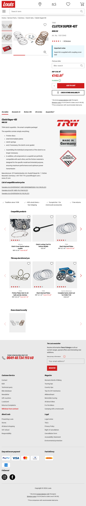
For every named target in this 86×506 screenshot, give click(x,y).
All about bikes (50, 402)
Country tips (49, 387)
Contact (4, 380)
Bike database (7, 391)
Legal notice (49, 419)
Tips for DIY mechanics (52, 391)
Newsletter (5, 394)
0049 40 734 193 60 (20, 358)
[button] (81, 11)
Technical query (7, 387)
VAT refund (5, 430)
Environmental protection (53, 441)
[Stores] (40, 4)
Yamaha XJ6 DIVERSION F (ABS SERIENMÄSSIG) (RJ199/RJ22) (24, 187)
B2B (3, 384)
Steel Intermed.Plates (66, 246)
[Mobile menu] (4, 11)
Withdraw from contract (10, 409)
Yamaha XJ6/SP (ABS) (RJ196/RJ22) (15, 190)
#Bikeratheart (49, 394)
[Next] (46, 39)
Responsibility (6, 433)
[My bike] (54, 4)
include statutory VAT (64, 100)
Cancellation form (51, 433)
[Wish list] (68, 4)
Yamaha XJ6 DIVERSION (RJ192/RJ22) (15, 193)
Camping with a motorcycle (54, 409)
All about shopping (8, 426)
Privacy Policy (49, 426)
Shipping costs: (56, 102)
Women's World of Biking (53, 380)
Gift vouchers (6, 398)
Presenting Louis (7, 419)
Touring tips (49, 384)
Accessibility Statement (53, 437)
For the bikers (49, 405)
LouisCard (5, 402)
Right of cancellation (52, 430)
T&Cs (46, 423)
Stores (4, 423)
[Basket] (82, 4)
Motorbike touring (51, 398)
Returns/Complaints (9, 405)
